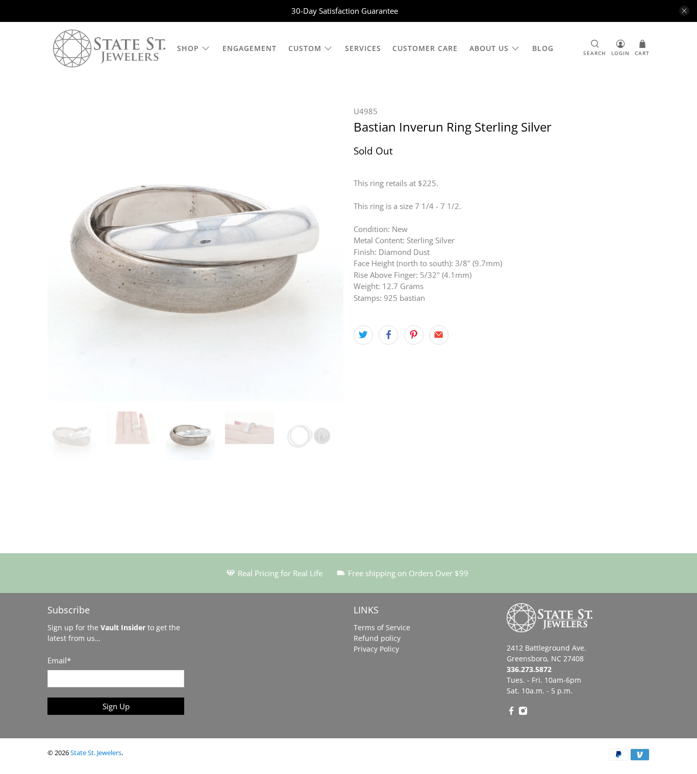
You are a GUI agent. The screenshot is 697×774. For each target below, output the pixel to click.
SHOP (188, 48)
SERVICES (363, 48)
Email (59, 660)
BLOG (543, 48)
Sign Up (116, 706)
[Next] (327, 253)
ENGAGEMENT (249, 48)
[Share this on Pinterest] (414, 335)
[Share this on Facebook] (388, 335)
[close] (684, 11)
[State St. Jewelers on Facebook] (511, 712)
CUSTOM (304, 48)
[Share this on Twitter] (363, 335)
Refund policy (377, 638)
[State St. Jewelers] (109, 49)
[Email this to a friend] (439, 335)
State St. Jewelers (95, 753)
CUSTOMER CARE (425, 48)
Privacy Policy (376, 649)
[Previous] (64, 253)
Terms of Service (382, 627)
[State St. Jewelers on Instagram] (523, 712)
